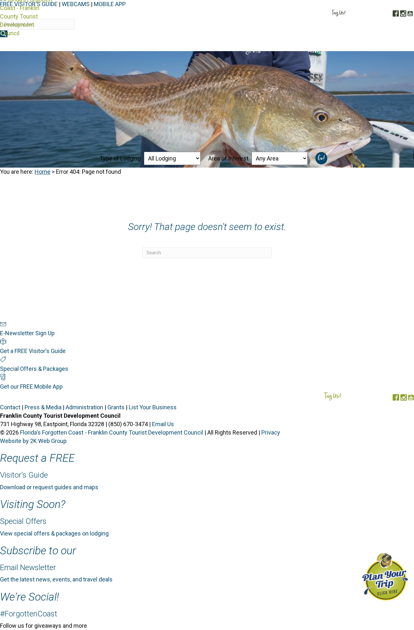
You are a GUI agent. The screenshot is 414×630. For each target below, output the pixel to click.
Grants (116, 407)
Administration (84, 407)
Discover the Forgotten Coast (177, 44)
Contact (10, 407)
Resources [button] (395, 44)
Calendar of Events (350, 44)
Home (42, 171)
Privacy (270, 432)
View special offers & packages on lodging (54, 533)
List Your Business (153, 407)
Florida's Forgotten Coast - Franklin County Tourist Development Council (111, 432)
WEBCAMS (76, 4)
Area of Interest (228, 158)
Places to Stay (242, 44)
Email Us (163, 424)
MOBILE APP (110, 4)
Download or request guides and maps (49, 487)
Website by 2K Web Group (33, 440)
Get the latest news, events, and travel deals (56, 579)
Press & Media (43, 407)
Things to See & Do (293, 44)
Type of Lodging (120, 158)
